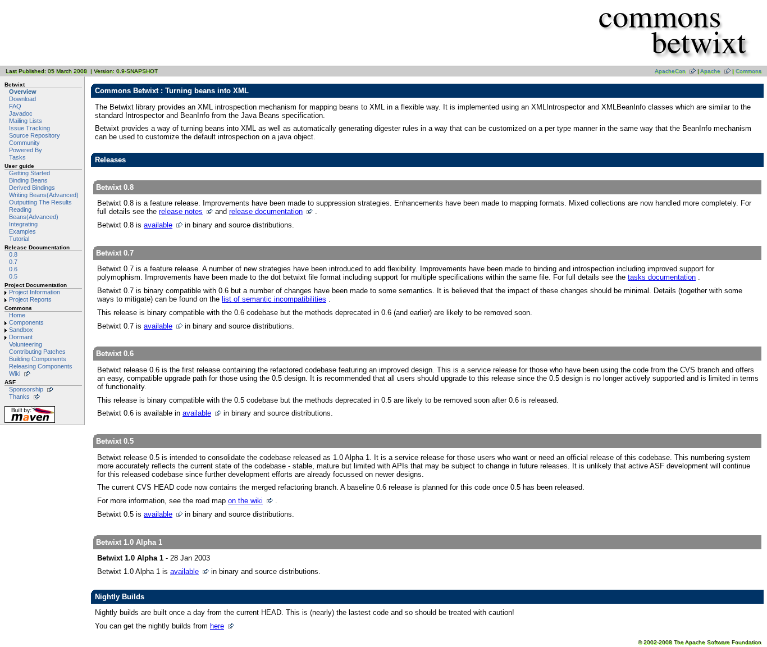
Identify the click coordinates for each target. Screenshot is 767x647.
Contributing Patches (37, 351)
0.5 (13, 276)
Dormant (21, 337)
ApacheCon (670, 71)
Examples (22, 231)
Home (17, 315)
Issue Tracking (29, 128)
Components (26, 322)
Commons (748, 71)
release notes (181, 211)
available (158, 225)
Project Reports (30, 299)
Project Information (34, 292)
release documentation (266, 211)
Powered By (25, 150)
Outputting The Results (40, 202)
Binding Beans (28, 180)
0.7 (13, 261)
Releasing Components (40, 366)
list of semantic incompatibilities (274, 299)
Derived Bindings (32, 187)
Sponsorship (26, 389)
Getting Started (29, 173)
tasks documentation (662, 277)
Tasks (17, 157)
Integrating (23, 224)
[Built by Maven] (29, 423)
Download (22, 98)
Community (24, 142)
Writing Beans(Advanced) (44, 195)
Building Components (37, 359)
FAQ (15, 106)
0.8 (13, 254)
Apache (710, 71)
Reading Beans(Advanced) (33, 213)
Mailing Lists (25, 120)
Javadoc (21, 113)
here (217, 626)
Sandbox (21, 329)
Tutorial (19, 238)
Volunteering (25, 344)
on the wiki (245, 500)
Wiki (14, 373)
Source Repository (34, 135)
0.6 (13, 269)
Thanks (19, 396)
